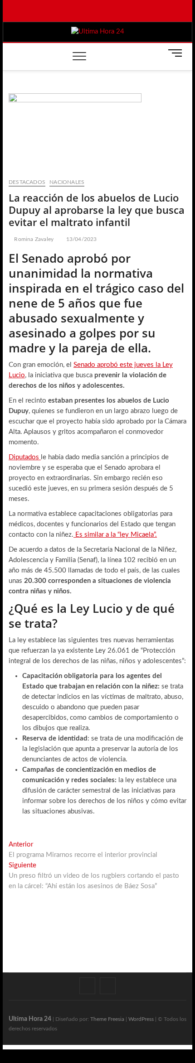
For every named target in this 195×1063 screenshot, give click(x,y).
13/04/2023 (80, 239)
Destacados (27, 182)
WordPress (141, 1019)
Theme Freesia (107, 1019)
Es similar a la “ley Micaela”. (115, 534)
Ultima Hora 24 (30, 1019)
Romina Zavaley (33, 239)
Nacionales (66, 182)
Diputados (25, 457)
